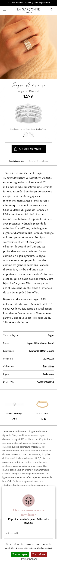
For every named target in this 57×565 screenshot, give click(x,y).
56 (32, 135)
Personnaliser (29, 559)
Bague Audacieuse (28, 87)
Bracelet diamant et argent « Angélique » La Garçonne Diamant (14, 407)
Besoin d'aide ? (41, 129)
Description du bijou (16, 161)
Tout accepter (20, 554)
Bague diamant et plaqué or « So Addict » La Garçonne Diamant (42, 407)
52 (25, 135)
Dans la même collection (38, 161)
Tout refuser (39, 554)
